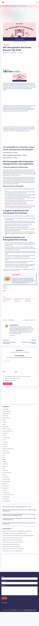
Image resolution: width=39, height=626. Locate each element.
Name (4, 371)
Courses (4, 424)
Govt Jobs (4, 439)
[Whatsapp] (13, 71)
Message (3, 585)
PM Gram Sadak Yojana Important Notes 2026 (11, 546)
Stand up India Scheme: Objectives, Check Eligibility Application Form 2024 (17, 531)
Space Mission (5, 470)
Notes (3, 457)
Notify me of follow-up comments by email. (12, 378)
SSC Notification (5, 477)
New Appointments (6, 452)
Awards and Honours (6, 413)
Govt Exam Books (5, 437)
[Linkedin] (9, 71)
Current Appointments (6, 428)
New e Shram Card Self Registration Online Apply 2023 (13, 548)
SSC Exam (4, 474)
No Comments (21, 52)
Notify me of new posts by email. (10, 380)
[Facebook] (4, 71)
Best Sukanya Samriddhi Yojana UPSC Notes (10, 544)
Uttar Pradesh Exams (6, 501)
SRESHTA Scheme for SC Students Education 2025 (12, 550)
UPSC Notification (5, 496)
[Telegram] (17, 71)
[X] (6, 71)
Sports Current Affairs (6, 472)
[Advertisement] (19, 16)
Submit (4, 598)
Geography (4, 435)
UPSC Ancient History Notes (7, 494)
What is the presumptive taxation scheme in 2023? (12, 537)
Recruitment (4, 466)
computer (4, 422)
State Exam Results (6, 481)
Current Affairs (5, 426)
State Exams (4, 483)
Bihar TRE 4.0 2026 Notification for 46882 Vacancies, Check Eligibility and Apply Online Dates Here (19, 510)
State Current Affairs (6, 479)
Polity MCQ (4, 461)
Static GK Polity (5, 485)
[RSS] (19, 71)
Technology (4, 490)
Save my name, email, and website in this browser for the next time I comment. (18, 376)
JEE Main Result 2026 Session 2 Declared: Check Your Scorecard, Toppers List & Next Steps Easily (19, 523)
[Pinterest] (11, 71)
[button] (12, 335)
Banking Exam (5, 415)
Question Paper (5, 463)
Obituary (4, 459)
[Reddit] (7, 71)
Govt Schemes (5, 442)
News (3, 455)
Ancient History (5, 409)
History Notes (5, 446)
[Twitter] (15, 71)
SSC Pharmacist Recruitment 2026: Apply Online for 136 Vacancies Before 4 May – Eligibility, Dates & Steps (19, 519)
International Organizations (7, 448)
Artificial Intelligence (6, 411)
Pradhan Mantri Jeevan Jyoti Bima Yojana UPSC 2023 (12, 542)
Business (4, 420)
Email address (4, 581)
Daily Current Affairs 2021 (7, 431)
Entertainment (5, 433)
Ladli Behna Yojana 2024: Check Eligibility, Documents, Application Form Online (17, 535)
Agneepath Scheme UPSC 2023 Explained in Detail (12, 539)
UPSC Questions (5, 498)
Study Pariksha (16, 274)
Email (16, 371)
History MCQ (4, 444)
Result (3, 468)
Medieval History (5, 450)
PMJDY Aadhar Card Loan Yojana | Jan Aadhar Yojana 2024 (14, 533)
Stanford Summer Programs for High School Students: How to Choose (16, 506)
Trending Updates (5, 492)
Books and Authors (6, 417)
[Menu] (37, 2)
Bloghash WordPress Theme (30, 610)
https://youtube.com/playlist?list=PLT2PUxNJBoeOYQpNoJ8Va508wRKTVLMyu (19, 204)
